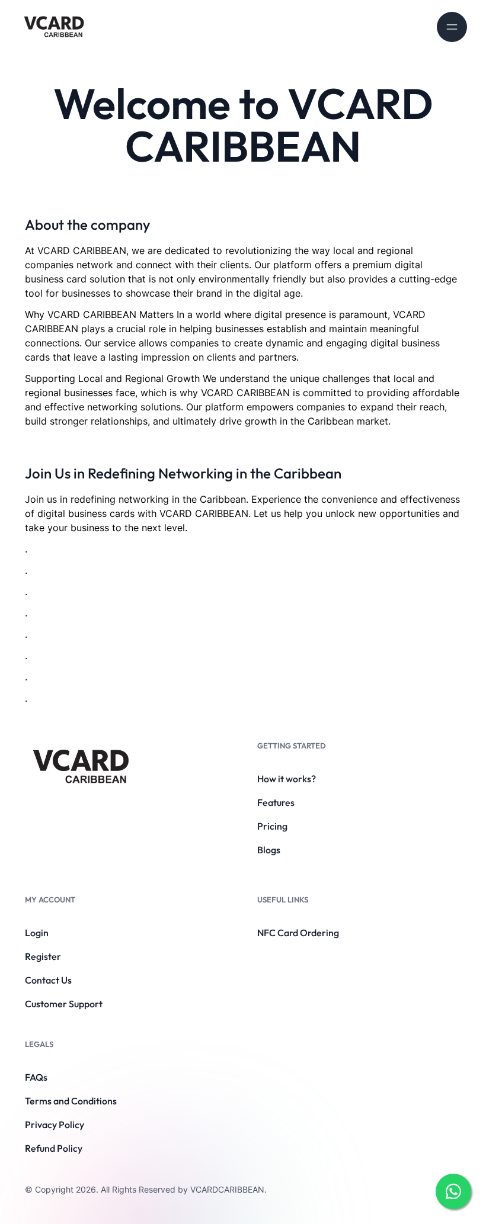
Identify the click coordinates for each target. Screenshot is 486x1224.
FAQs (36, 1077)
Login (37, 933)
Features (276, 802)
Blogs (268, 850)
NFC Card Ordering (298, 933)
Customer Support (64, 1004)
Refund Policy (53, 1148)
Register (43, 956)
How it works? (286, 779)
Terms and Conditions (71, 1101)
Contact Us (48, 980)
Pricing (272, 826)
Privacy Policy (54, 1124)
